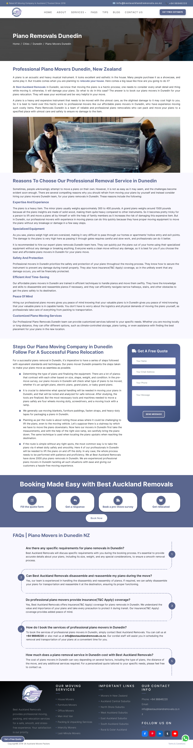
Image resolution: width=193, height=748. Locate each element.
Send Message (154, 414)
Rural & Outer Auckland (114, 729)
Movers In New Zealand (114, 695)
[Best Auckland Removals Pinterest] (152, 734)
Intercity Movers (67, 727)
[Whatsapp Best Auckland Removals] (185, 738)
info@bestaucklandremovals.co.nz (85, 635)
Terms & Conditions (176, 744)
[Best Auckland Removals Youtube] (175, 734)
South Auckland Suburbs (114, 723)
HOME (48, 12)
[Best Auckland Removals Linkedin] (160, 734)
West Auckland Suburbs (114, 712)
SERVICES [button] (78, 12)
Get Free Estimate (172, 12)
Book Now (96, 518)
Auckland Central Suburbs (115, 701)
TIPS (105, 12)
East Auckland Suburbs (114, 718)
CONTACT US (133, 12)
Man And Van (65, 716)
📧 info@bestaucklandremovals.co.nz (137, 3)
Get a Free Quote (12, 739)
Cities (26, 43)
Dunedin (37, 43)
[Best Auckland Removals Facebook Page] (145, 734)
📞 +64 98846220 (176, 3)
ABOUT (61, 12)
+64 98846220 (35, 635)
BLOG (116, 12)
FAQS (94, 12)
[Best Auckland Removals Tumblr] (167, 734)
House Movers (66, 699)
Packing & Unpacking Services (75, 721)
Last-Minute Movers (69, 733)
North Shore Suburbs (113, 706)
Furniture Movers (67, 704)
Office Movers (66, 710)
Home (16, 43)
